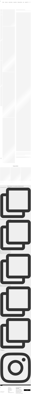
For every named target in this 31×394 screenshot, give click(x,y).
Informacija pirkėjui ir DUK (11, 392)
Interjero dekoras (11, 2)
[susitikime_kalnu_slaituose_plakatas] (9, 94)
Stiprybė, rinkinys (23, 181)
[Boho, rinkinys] (5, 174)
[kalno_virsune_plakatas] (9, 140)
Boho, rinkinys (2, 181)
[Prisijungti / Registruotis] (27, 2)
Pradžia (3, 2)
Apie (23, 2)
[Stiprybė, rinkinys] (26, 174)
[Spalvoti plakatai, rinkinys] (15, 174)
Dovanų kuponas (10, 390)
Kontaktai (26, 2)
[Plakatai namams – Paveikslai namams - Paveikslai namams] (1, 2)
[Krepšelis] (28, 2)
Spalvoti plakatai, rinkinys (13, 181)
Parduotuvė (6, 2)
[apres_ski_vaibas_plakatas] (9, 49)
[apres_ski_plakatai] (9, 17)
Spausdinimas (15, 2)
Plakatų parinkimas (20, 2)
